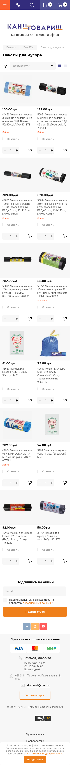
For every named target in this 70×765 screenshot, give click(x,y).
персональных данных (37, 603)
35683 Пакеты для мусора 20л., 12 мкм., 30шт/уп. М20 (14, 372)
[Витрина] (59, 66)
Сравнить (13, 139)
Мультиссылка (35, 734)
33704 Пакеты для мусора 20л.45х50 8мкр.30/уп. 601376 (48, 536)
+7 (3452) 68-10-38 (37, 658)
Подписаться (35, 611)
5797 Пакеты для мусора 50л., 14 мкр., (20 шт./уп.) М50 (52, 453)
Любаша (42, 300)
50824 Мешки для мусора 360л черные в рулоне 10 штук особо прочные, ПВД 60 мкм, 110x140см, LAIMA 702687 (52, 207)
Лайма (5, 132)
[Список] (66, 66)
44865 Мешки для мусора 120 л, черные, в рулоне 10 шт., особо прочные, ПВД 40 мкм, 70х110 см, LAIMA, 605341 (17, 207)
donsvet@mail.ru (38, 685)
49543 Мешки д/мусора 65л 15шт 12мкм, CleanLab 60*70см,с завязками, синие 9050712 (51, 375)
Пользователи (35, 741)
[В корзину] (30, 150)
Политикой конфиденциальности (43, 753)
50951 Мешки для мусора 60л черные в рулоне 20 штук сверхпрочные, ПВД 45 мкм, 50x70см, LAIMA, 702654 (52, 121)
